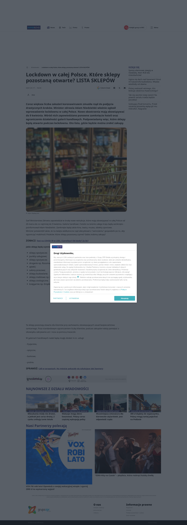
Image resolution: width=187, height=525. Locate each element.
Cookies (66, 292)
